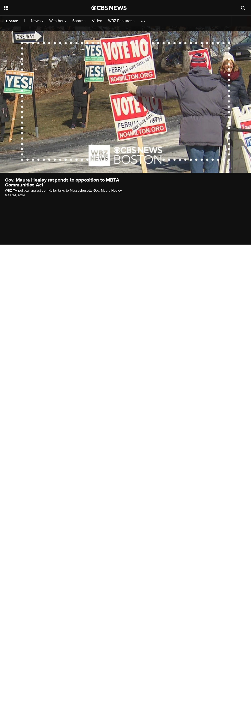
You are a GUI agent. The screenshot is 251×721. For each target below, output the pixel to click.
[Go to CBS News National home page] (109, 7)
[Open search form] (243, 8)
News (36, 21)
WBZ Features (120, 21)
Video (97, 21)
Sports (78, 21)
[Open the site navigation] (39, 8)
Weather (56, 21)
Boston (12, 21)
